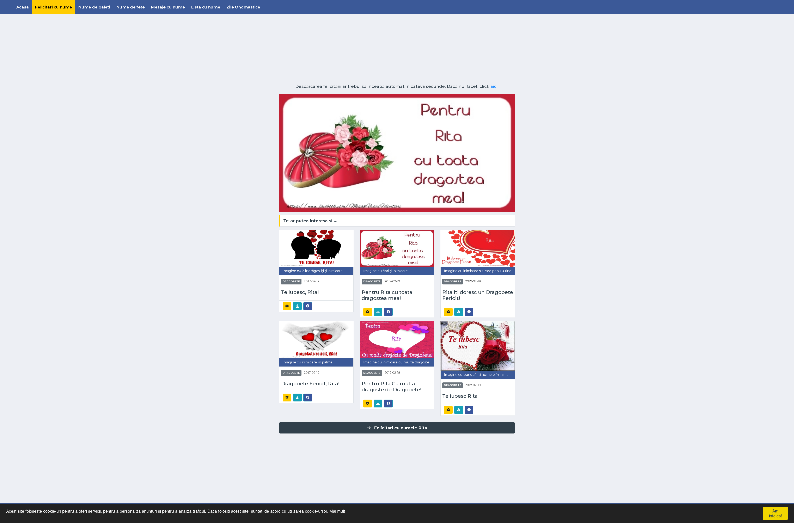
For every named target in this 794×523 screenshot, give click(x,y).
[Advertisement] (397, 47)
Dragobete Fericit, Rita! (310, 384)
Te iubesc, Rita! (300, 292)
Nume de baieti (94, 7)
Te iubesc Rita (460, 396)
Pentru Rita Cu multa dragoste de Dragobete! (391, 387)
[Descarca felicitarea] (297, 306)
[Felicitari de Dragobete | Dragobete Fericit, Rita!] (316, 340)
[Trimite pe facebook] (307, 306)
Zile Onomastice (243, 7)
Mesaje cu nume (168, 7)
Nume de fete (130, 7)
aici (493, 86)
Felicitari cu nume (53, 7)
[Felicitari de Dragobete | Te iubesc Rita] (477, 346)
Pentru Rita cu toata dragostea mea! (387, 295)
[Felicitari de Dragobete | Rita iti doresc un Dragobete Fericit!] (477, 248)
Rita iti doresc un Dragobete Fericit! (477, 295)
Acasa (22, 7)
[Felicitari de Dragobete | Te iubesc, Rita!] (316, 248)
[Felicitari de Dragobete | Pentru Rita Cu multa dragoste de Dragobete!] (397, 340)
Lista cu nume (205, 7)
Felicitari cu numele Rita (400, 427)
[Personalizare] (287, 306)
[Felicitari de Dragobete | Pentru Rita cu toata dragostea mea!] (397, 248)
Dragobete (291, 281)
